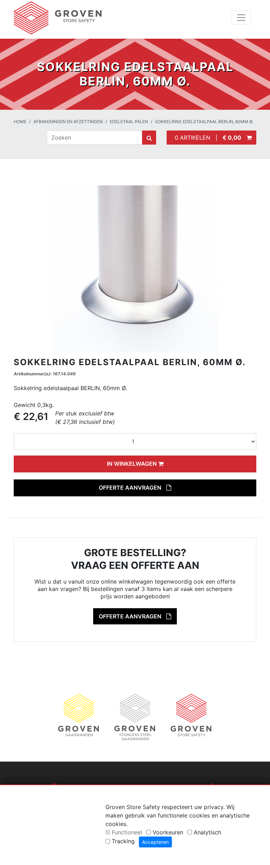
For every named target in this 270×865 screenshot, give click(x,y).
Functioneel (127, 832)
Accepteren (155, 842)
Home (20, 121)
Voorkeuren (168, 832)
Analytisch (207, 832)
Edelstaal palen (129, 121)
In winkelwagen (132, 463)
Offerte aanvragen (131, 487)
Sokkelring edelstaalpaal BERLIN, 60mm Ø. (204, 121)
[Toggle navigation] (241, 18)
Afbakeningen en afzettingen (68, 121)
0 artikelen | (206, 137)
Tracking (123, 841)
